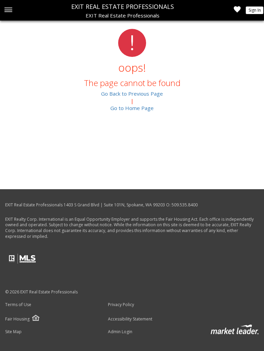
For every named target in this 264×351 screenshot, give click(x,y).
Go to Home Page (132, 108)
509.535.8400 (185, 205)
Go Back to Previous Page (132, 93)
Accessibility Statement (130, 319)
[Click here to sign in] (237, 11)
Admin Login (120, 332)
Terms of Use (18, 304)
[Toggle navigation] (8, 10)
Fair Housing (17, 319)
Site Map (13, 332)
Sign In (255, 10)
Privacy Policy (121, 304)
